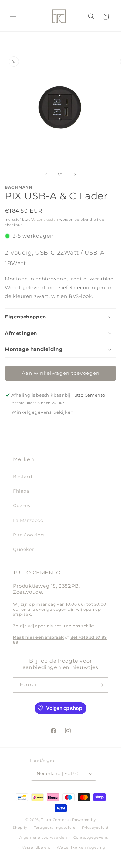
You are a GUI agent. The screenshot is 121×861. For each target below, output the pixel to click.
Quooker (23, 549)
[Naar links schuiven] (46, 174)
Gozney (22, 505)
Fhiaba (21, 491)
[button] (13, 16)
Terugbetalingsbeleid (55, 827)
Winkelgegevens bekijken (42, 412)
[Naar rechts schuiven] (75, 174)
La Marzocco (28, 520)
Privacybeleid (95, 827)
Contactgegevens (90, 837)
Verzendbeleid (36, 847)
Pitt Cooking (28, 535)
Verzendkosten (44, 219)
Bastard (22, 476)
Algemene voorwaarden (43, 837)
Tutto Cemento (56, 820)
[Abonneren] (101, 685)
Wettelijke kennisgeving (81, 847)
